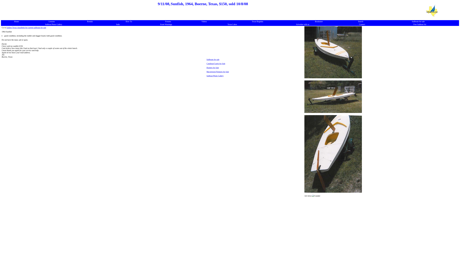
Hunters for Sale (213, 68)
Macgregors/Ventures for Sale (218, 72)
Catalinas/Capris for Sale (216, 64)
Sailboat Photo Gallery (215, 76)
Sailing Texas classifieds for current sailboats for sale (26, 28)
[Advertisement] (202, 14)
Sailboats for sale (213, 60)
